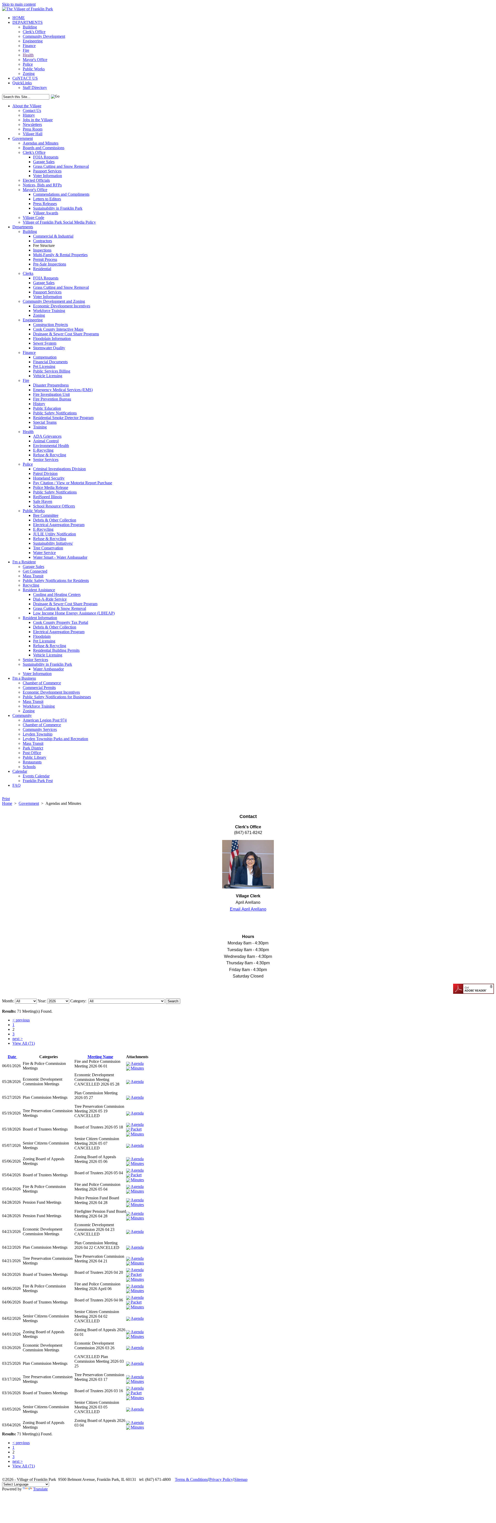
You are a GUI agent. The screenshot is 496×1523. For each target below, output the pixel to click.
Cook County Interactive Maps (58, 329)
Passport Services (47, 171)
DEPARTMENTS (27, 22)
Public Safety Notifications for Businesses (57, 697)
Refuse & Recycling (49, 455)
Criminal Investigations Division (59, 469)
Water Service (44, 552)
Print (6, 799)
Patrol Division (45, 473)
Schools (29, 766)
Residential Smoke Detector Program (63, 417)
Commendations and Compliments (61, 194)
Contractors (42, 241)
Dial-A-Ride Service (50, 599)
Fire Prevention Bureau (52, 399)
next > (17, 1038)
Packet (136, 1129)
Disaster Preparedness (51, 385)
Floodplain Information (52, 338)
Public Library (34, 757)
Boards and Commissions (43, 148)
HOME (18, 18)
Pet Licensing (44, 366)
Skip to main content (19, 4)
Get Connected (35, 571)
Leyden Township (37, 734)
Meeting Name (100, 1057)
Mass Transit (33, 576)
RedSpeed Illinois (47, 497)
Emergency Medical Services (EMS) (63, 390)
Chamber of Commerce (42, 683)
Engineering (33, 41)
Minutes (137, 1068)
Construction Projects (50, 324)
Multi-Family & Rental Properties (60, 255)
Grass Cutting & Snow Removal (59, 608)
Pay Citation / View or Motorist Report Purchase (72, 483)
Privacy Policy (221, 1479)
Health (28, 55)
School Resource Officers (54, 506)
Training (40, 427)
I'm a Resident (24, 562)
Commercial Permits (39, 687)
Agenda (137, 1063)
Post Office (32, 753)
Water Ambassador (48, 669)
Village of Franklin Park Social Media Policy (59, 222)
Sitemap (240, 1479)
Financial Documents (50, 362)
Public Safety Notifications (55, 413)
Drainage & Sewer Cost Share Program (65, 604)
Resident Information (40, 618)
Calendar (19, 771)
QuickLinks (22, 83)
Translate (40, 1489)
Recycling (31, 585)
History (29, 115)
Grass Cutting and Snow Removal (61, 166)
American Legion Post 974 (45, 720)
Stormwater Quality (49, 348)
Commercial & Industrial (53, 236)
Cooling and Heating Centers (57, 594)
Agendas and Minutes (40, 143)
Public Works (34, 69)
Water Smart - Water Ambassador (60, 557)
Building (30, 27)
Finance (29, 45)
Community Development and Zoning (54, 301)
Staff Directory (35, 87)
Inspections (42, 250)
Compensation (45, 357)
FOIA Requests (45, 157)
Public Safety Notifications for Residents (56, 580)
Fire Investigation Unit (51, 394)
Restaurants (32, 762)
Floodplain (42, 636)
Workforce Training (49, 310)
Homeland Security (49, 478)
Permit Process (45, 259)
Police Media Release (50, 487)
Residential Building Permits (56, 650)
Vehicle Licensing (47, 376)
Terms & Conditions (191, 1479)
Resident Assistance (39, 590)
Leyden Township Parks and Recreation (55, 739)
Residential (42, 269)
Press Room (32, 129)
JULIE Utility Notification (54, 534)
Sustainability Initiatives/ (53, 543)
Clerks (28, 273)
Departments (22, 227)
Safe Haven (42, 501)
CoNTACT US (25, 78)
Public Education (47, 408)
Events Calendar (36, 776)
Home (7, 803)
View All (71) (23, 1043)
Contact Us (32, 110)
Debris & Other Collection (54, 520)
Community (22, 715)
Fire (26, 50)
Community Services (40, 729)
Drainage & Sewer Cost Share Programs (66, 334)
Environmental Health (51, 445)
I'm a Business (24, 678)
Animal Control (46, 441)
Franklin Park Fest (38, 780)
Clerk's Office (34, 31)
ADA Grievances (47, 436)
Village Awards (45, 213)
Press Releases (45, 203)
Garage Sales (44, 162)
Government (22, 138)
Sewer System (44, 343)
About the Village (26, 106)
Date (12, 1057)
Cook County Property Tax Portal (60, 622)
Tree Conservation (48, 548)
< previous (21, 1020)
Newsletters (32, 124)
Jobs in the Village (38, 120)
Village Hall (32, 134)
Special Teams (45, 422)
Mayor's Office (35, 59)
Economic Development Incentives (61, 306)
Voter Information (47, 175)
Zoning (29, 73)
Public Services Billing (51, 371)
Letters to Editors (47, 199)
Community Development (44, 36)
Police (28, 64)
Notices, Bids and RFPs (42, 185)
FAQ (16, 785)
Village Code (33, 217)
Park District (33, 748)
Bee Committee (45, 515)
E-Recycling (43, 450)
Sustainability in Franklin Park (57, 208)
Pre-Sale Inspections (49, 264)
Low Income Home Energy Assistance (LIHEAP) (74, 613)
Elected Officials (36, 180)
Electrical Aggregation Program (58, 524)
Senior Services (45, 459)
